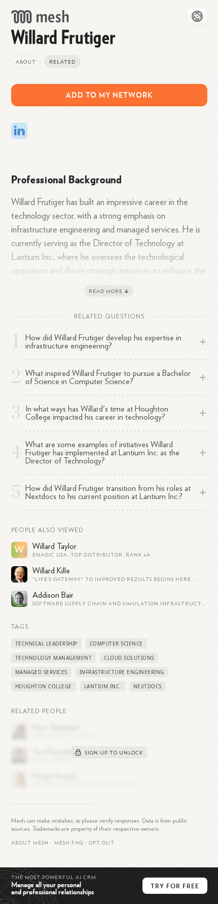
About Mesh (30, 842)
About (26, 62)
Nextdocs (147, 686)
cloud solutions (129, 657)
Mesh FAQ (68, 842)
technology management (53, 657)
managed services (41, 672)
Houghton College (43, 686)
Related (62, 62)
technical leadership (46, 643)
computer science (116, 643)
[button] (68, 843)
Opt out (102, 842)
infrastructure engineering (122, 672)
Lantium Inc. (102, 686)
